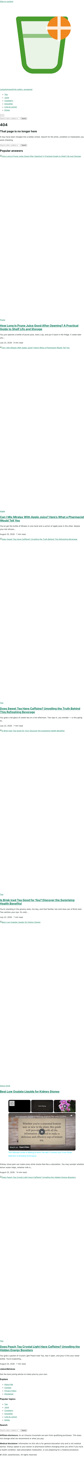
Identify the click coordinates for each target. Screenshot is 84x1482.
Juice (6, 98)
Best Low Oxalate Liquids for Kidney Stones (29, 1091)
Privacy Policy (10, 1391)
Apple (2, 511)
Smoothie (8, 104)
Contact (7, 1388)
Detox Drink (5, 1086)
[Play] (65, 1106)
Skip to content (6, 1)
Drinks (7, 110)
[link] (12, 1116)
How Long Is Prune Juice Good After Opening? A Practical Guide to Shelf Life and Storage (39, 327)
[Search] (1, 115)
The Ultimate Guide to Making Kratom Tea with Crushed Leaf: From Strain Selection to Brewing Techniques (41, 1116)
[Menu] (3, 115)
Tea (6, 94)
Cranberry (8, 101)
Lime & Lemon (10, 107)
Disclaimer (8, 1394)
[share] (71, 1116)
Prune (2, 320)
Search (24, 118)
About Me (8, 1384)
